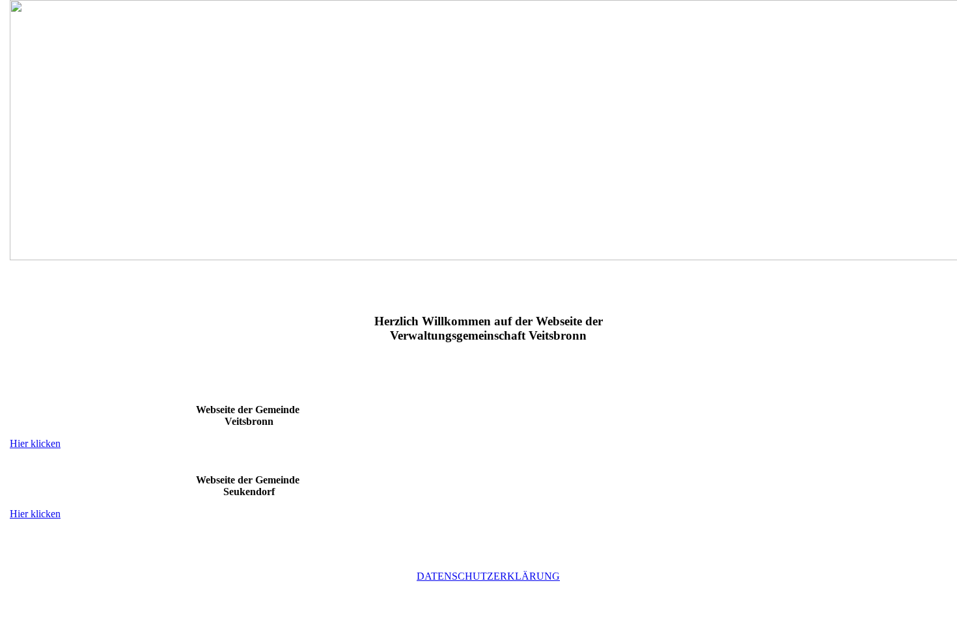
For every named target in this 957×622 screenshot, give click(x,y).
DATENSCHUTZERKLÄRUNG (488, 576)
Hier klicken (35, 443)
